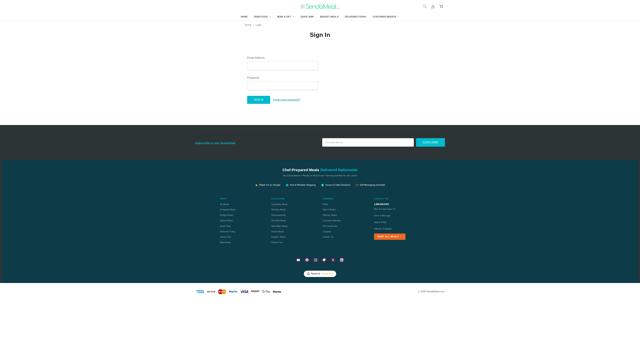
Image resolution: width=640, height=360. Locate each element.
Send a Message (382, 215)
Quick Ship (307, 16)
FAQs (325, 204)
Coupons (327, 231)
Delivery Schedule (383, 229)
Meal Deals (225, 242)
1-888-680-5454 (381, 204)
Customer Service (385, 16)
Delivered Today (355, 16)
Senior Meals (277, 231)
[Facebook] (307, 260)
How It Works (329, 209)
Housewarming (278, 215)
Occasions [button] (278, 199)
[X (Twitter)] (333, 260)
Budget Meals (329, 16)
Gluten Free (277, 242)
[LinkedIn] (341, 260)
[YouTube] (298, 260)
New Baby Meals (279, 226)
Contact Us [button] (381, 199)
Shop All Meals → (389, 236)
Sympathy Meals (279, 204)
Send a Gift (284, 16)
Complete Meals (228, 209)
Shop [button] (223, 199)
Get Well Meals (278, 220)
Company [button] (328, 199)
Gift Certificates (330, 226)
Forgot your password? (286, 99)
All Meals (224, 204)
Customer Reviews (332, 220)
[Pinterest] (324, 260)
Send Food (261, 16)
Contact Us (328, 237)
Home (244, 16)
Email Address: (256, 57)
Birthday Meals (278, 209)
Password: (253, 77)
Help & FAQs (380, 222)
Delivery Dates (330, 215)
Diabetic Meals (278, 237)
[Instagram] (315, 260)
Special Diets (226, 220)
